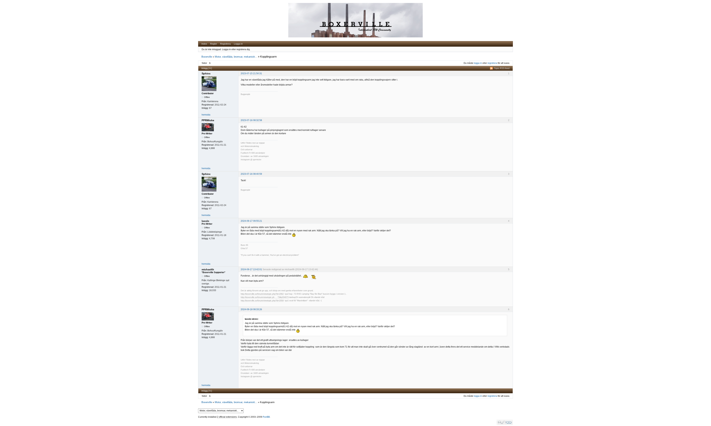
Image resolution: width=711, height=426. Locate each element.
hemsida (206, 114)
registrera (492, 63)
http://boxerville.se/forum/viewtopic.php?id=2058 (262, 300)
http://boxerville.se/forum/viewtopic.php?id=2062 (262, 294)
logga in (478, 63)
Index (204, 44)
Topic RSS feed (502, 68)
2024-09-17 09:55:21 (251, 221)
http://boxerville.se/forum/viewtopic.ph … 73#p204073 (265, 297)
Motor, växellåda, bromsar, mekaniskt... (236, 56)
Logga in (238, 44)
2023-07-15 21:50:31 (251, 73)
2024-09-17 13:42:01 (251, 269)
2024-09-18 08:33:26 (251, 309)
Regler (213, 44)
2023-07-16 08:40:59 (251, 174)
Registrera (225, 44)
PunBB (266, 417)
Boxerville (206, 56)
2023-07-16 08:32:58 (251, 120)
